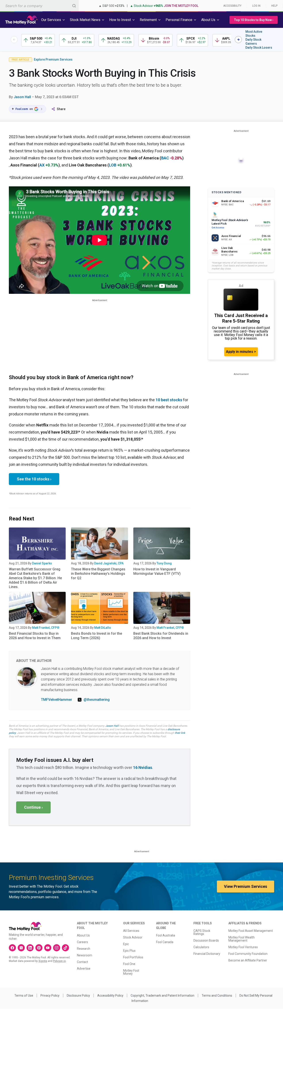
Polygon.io (59, 961)
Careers (82, 942)
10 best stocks (169, 399)
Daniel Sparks (42, 563)
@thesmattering (97, 699)
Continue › (33, 807)
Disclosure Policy (78, 995)
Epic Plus (129, 950)
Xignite (42, 961)
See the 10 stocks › (34, 479)
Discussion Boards (206, 940)
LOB (112, 165)
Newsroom (84, 955)
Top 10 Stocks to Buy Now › (253, 20)
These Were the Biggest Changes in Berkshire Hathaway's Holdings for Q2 (98, 573)
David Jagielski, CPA (109, 563)
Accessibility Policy (110, 995)
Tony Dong (164, 563)
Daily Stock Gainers (253, 41)
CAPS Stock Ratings (201, 932)
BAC (165, 158)
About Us (83, 935)
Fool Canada (164, 942)
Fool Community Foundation (248, 953)
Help (274, 5)
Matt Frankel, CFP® (45, 627)
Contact (82, 962)
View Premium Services (245, 886)
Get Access (218, 227)
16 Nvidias (142, 767)
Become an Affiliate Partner (247, 960)
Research (83, 948)
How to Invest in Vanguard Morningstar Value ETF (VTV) (157, 571)
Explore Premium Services (53, 59)
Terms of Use (23, 995)
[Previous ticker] (14, 39)
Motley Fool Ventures (243, 947)
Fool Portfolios (133, 957)
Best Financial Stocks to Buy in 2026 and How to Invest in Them (35, 635)
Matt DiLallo (102, 627)
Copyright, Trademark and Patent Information (162, 995)
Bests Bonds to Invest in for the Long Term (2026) (96, 635)
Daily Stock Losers (258, 47)
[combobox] (39, 5)
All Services (131, 931)
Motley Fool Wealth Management (241, 939)
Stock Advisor (132, 937)
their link (180, 732)
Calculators (201, 947)
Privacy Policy (49, 995)
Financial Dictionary (206, 953)
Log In (256, 5)
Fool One (129, 964)
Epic (126, 944)
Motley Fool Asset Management (250, 931)
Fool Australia (165, 935)
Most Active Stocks (253, 33)
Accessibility (232, 5)
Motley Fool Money (131, 972)
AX (41, 165)
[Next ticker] (238, 39)
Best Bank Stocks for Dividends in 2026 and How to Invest (160, 635)
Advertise (83, 968)
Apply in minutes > (241, 352)
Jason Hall (22, 97)
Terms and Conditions (217, 995)
